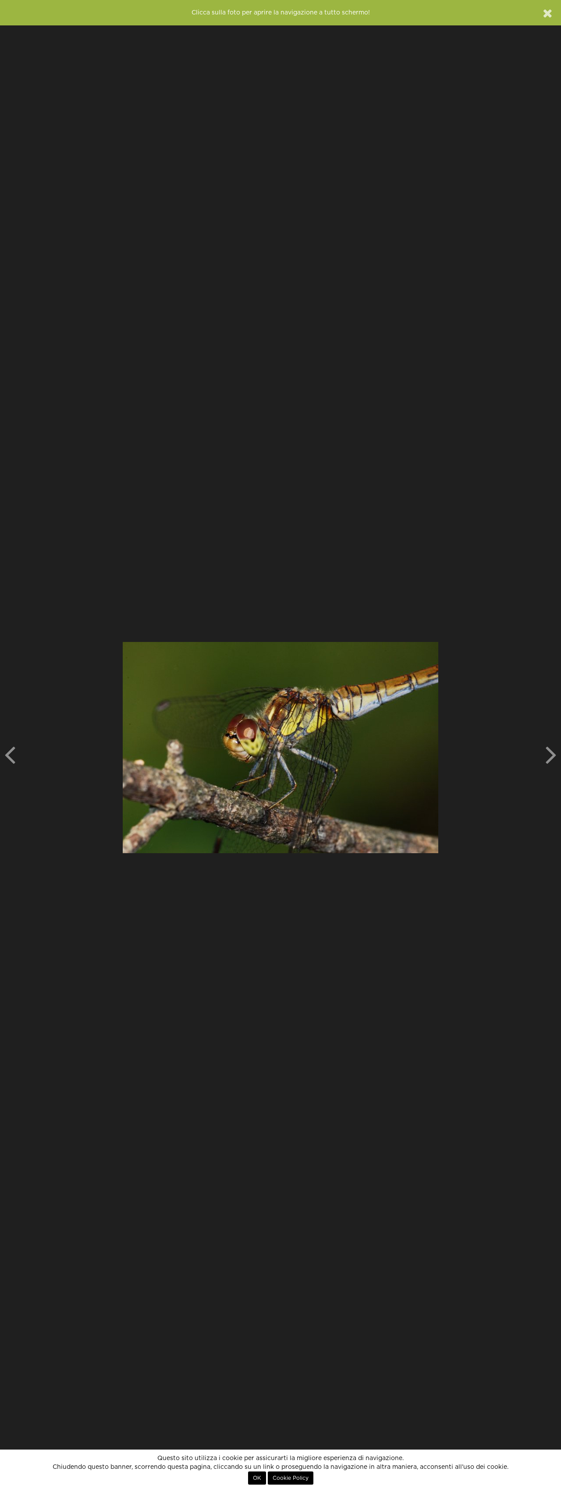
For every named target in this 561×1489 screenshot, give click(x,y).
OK (257, 1478)
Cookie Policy (291, 1478)
